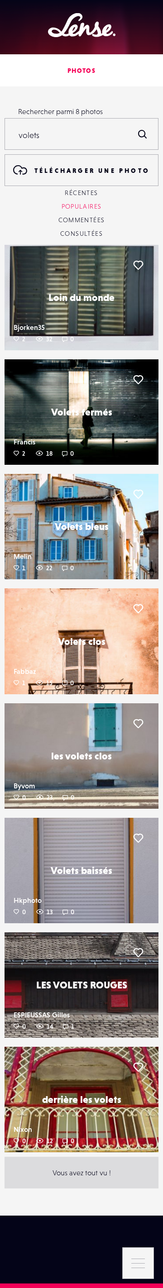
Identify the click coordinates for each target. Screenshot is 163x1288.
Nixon (23, 1129)
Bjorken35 (29, 327)
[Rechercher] (142, 134)
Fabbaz (25, 671)
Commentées (81, 220)
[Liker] (138, 265)
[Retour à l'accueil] (81, 25)
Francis (24, 442)
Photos (81, 70)
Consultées (81, 233)
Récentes (81, 192)
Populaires (82, 206)
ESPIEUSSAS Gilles (42, 1015)
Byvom (24, 786)
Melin (23, 556)
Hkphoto (28, 900)
